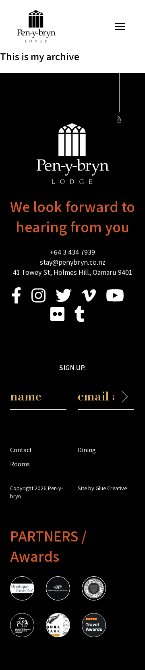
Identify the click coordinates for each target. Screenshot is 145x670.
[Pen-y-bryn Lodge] (36, 39)
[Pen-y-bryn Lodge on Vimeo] (89, 301)
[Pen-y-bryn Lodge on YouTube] (115, 301)
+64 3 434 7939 (72, 252)
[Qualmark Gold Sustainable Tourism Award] (58, 626)
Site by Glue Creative (102, 488)
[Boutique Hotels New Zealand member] (58, 589)
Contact (21, 449)
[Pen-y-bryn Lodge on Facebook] (16, 301)
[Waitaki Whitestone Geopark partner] (22, 626)
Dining (87, 449)
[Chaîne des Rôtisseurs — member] (94, 589)
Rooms (20, 463)
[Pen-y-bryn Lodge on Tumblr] (80, 319)
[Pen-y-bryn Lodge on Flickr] (57, 319)
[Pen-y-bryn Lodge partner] (94, 626)
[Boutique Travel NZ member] (22, 589)
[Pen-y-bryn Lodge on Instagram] (38, 301)
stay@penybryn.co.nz (73, 262)
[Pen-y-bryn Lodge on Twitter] (64, 301)
